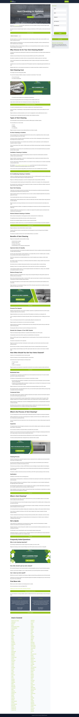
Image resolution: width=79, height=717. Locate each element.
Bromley (32, 655)
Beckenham (13, 705)
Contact (66, 1)
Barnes (12, 638)
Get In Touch (60, 39)
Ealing (12, 670)
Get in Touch (30, 305)
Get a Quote (30, 369)
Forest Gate (33, 680)
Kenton (32, 630)
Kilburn (12, 689)
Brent (31, 633)
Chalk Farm (33, 620)
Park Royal (13, 674)
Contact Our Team (30, 225)
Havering (32, 709)
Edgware (32, 659)
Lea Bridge (32, 664)
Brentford (12, 641)
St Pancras (32, 621)
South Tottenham (33, 667)
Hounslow (13, 635)
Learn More (30, 171)
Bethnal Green (33, 645)
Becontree (32, 702)
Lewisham (32, 627)
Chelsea (12, 664)
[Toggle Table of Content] (19, 36)
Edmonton (32, 690)
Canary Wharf (33, 648)
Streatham (13, 655)
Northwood (32, 668)
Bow (31, 652)
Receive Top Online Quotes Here (30, 591)
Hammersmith (13, 651)
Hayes (12, 676)
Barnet (32, 683)
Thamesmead (33, 693)
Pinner (32, 649)
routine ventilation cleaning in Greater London (22, 165)
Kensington (13, 667)
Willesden (13, 693)
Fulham (12, 645)
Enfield (32, 699)
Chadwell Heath (33, 705)
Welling (32, 686)
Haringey (32, 662)
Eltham (32, 665)
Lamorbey (32, 681)
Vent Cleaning (16, 25)
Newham (32, 677)
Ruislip (32, 640)
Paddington (13, 682)
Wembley (12, 696)
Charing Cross (13, 692)
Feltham (12, 639)
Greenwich (32, 636)
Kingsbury (32, 626)
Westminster (13, 686)
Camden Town (13, 708)
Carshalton (13, 642)
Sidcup (32, 678)
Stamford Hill (33, 658)
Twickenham (25, 588)
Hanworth (12, 629)
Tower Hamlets (33, 646)
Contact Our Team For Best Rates (30, 104)
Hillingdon (13, 680)
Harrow (32, 623)
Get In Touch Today (30, 32)
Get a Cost (30, 536)
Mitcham (12, 632)
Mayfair (12, 683)
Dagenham (32, 703)
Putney (12, 636)
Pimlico (12, 677)
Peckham (12, 702)
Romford (32, 706)
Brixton (12, 673)
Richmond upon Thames (15, 626)
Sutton (12, 633)
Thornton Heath (13, 657)
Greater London (33, 661)
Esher (19, 588)
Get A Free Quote (30, 612)
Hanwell (12, 658)
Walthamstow (33, 687)
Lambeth (12, 671)
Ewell (21, 588)
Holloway (32, 637)
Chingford (32, 700)
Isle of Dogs (33, 643)
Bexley (32, 696)
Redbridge (32, 697)
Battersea (12, 654)
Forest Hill (13, 698)
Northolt (12, 695)
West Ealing (13, 660)
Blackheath (32, 642)
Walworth (12, 699)
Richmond (28, 588)
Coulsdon (12, 661)
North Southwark (14, 701)
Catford (32, 624)
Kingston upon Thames (14, 588)
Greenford (13, 679)
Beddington (13, 652)
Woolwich (32, 674)
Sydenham (13, 690)
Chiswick (12, 648)
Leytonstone (33, 684)
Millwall (32, 639)
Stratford (32, 671)
